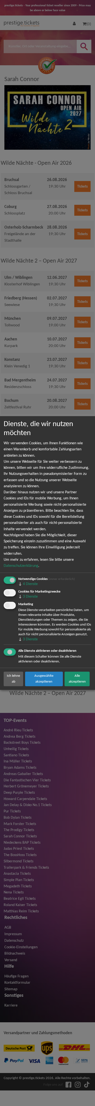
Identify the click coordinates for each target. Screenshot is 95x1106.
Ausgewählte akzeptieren (43, 679)
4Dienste (28, 584)
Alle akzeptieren (77, 679)
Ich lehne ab (13, 679)
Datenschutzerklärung (21, 566)
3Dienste (28, 597)
